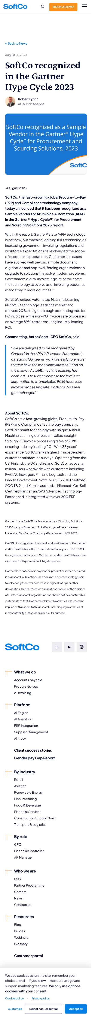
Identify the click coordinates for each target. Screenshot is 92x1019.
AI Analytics (23, 719)
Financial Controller (29, 851)
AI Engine (21, 713)
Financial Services (27, 812)
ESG (17, 879)
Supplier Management (31, 732)
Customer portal (28, 955)
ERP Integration (26, 725)
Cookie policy (14, 998)
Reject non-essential (43, 1008)
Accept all (76, 1008)
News (18, 898)
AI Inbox (20, 738)
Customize (15, 1008)
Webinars (21, 937)
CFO (17, 844)
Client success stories (33, 750)
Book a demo (63, 7)
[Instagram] (82, 647)
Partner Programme (29, 885)
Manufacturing (25, 799)
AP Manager (23, 857)
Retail (18, 779)
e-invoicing (22, 693)
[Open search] (43, 6)
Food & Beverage (27, 805)
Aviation (20, 786)
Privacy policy (40, 998)
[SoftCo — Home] (15, 6)
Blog (17, 924)
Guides (19, 931)
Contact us (22, 904)
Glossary (21, 944)
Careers (20, 892)
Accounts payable (28, 680)
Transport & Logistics (30, 824)
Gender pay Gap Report (34, 758)
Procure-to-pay (26, 686)
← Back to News (16, 43)
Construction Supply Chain (35, 818)
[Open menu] (84, 6)
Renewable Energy (28, 792)
